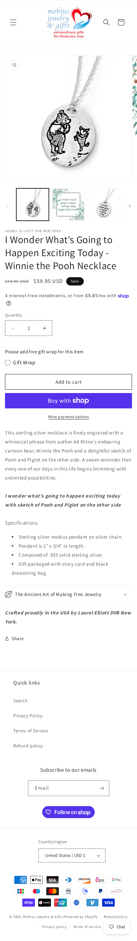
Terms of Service (30, 731)
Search (20, 701)
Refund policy (28, 746)
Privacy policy (54, 926)
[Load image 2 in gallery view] (68, 204)
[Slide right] (129, 206)
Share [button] (18, 638)
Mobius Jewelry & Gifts (43, 916)
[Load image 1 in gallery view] (32, 204)
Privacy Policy (27, 716)
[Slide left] (7, 206)
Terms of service (87, 926)
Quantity (13, 315)
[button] (13, 22)
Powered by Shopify (81, 916)
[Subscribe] (101, 788)
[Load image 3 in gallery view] (104, 204)
